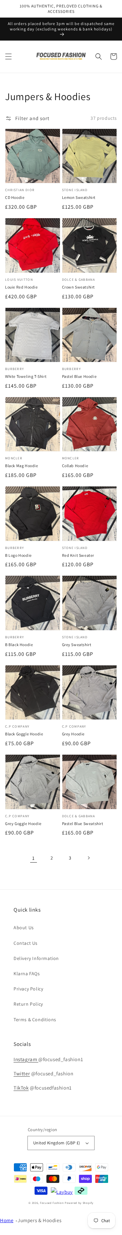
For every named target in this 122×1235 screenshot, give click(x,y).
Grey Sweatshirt (77, 644)
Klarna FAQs (27, 973)
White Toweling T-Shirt (25, 376)
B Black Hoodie (19, 644)
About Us (24, 927)
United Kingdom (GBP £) (56, 1143)
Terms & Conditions (35, 1019)
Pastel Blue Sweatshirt (82, 823)
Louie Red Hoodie (21, 287)
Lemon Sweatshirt (79, 197)
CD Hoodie (14, 197)
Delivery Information (36, 958)
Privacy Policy (28, 989)
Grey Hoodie (73, 733)
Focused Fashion (52, 1203)
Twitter (22, 1073)
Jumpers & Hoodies (39, 1220)
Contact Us (26, 943)
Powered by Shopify (79, 1203)
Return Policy (28, 1004)
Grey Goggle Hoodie (23, 823)
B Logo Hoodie (18, 555)
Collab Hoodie (75, 465)
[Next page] (88, 857)
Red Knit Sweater (78, 555)
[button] (8, 56)
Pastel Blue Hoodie (79, 376)
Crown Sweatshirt (78, 287)
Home (6, 1220)
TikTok (21, 1087)
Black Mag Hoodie (21, 465)
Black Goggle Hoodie (24, 733)
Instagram (26, 1059)
